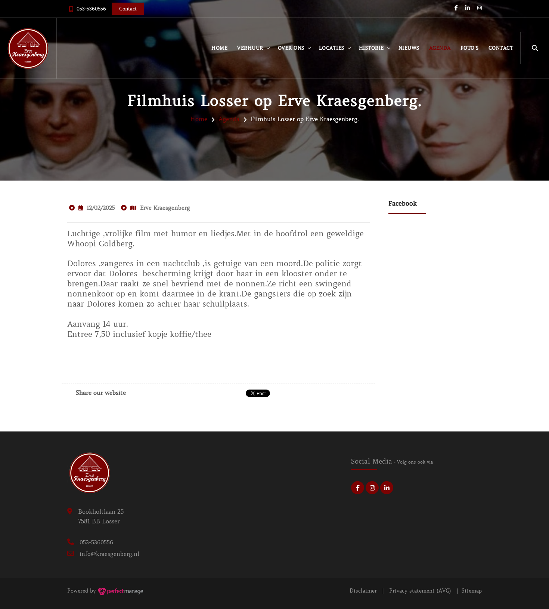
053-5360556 (91, 9)
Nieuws (408, 48)
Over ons (291, 48)
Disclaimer (363, 590)
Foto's (469, 48)
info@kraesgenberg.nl (109, 554)
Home (219, 48)
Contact (501, 48)
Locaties (331, 48)
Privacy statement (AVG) (420, 590)
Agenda (440, 48)
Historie (371, 48)
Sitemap (472, 590)
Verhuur (250, 48)
